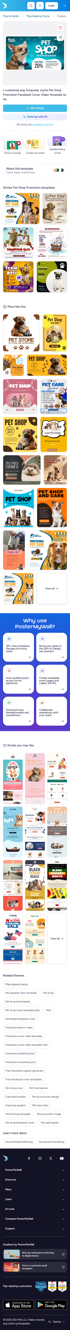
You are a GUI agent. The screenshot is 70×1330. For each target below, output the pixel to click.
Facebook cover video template (23, 1036)
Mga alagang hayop (16, 984)
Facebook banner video (19, 1027)
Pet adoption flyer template (21, 993)
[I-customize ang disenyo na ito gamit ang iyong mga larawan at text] (35, 52)
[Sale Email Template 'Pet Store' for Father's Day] (13, 885)
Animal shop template (18, 1114)
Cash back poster (15, 1096)
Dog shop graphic (15, 1105)
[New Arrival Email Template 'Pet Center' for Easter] (13, 778)
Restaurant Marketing (51, 1141)
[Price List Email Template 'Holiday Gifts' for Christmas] (57, 778)
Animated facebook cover (20, 1018)
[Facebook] (29, 1158)
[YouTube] (62, 1158)
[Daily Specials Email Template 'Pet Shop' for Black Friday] (35, 885)
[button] (60, 28)
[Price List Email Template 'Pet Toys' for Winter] (57, 831)
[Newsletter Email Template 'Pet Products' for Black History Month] (57, 885)
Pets (48, 1010)
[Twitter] (51, 1158)
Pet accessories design (45, 1096)
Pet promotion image (49, 1114)
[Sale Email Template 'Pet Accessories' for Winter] (13, 831)
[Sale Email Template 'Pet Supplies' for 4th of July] (13, 938)
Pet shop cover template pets (22, 1010)
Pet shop (48, 993)
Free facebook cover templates (23, 1079)
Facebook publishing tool (20, 1053)
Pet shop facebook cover (20, 1122)
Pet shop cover (14, 1088)
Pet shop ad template (17, 1001)
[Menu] (65, 5)
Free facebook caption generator (24, 1070)
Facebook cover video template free (26, 1044)
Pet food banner (38, 1088)
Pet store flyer (40, 1105)
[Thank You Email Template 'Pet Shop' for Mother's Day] (35, 938)
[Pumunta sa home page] (4, 5)
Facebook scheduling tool (20, 1062)
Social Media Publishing (19, 1141)
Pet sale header (50, 1122)
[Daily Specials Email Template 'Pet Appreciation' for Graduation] (35, 831)
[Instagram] (40, 1158)
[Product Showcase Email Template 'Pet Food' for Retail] (35, 778)
